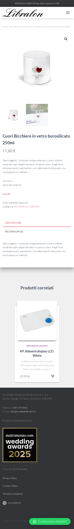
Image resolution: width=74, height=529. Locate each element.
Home (5, 26)
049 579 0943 (20, 407)
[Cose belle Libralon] (24, 13)
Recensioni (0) (14, 231)
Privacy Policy (10, 478)
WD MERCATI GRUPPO (20, 26)
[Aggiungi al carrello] (52, 376)
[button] (50, 521)
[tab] (37, 223)
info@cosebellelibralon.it (23, 411)
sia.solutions (14, 502)
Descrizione (13, 222)
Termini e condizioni (13, 493)
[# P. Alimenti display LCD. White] (37, 320)
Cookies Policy (10, 485)
